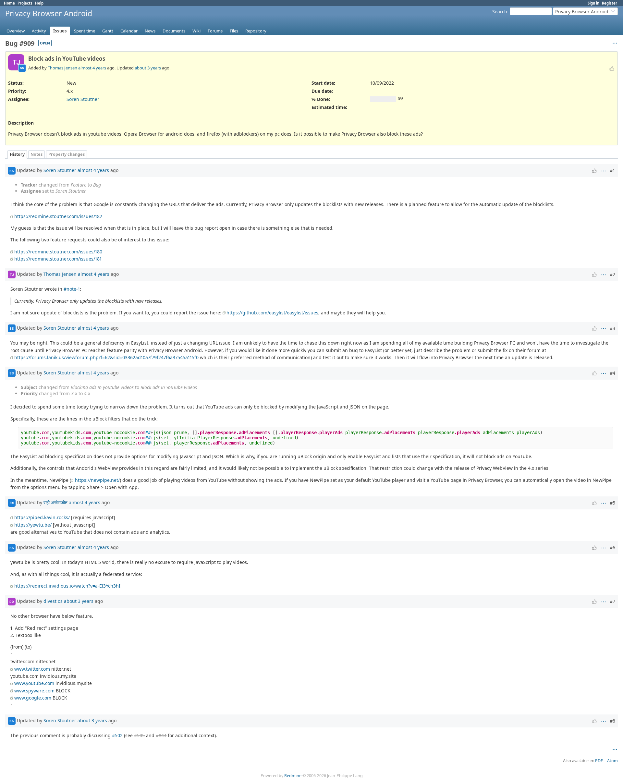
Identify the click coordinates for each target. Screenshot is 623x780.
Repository (255, 31)
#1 (612, 170)
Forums (215, 31)
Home (9, 3)
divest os (53, 601)
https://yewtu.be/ (33, 525)
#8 (612, 721)
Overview (15, 31)
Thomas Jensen (62, 68)
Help (39, 3)
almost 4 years (92, 68)
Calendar (129, 31)
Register (609, 3)
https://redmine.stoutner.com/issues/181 (58, 259)
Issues (60, 31)
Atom (612, 760)
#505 (139, 735)
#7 (612, 601)
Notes (37, 154)
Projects (25, 3)
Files (234, 31)
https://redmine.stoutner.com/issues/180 (58, 252)
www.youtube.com (34, 683)
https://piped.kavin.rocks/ (42, 517)
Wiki (196, 31)
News (150, 31)
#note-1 (72, 289)
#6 (612, 547)
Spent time (84, 31)
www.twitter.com (32, 669)
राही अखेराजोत (55, 502)
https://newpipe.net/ (97, 480)
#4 (612, 373)
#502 (117, 735)
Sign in (593, 3)
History (17, 154)
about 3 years (148, 68)
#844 (161, 735)
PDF (599, 760)
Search (499, 11)
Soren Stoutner (83, 99)
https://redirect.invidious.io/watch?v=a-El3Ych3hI (67, 586)
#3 (612, 328)
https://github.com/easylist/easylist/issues (272, 313)
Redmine (292, 775)
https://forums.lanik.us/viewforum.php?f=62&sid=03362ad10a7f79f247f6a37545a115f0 (106, 357)
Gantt (107, 31)
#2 (612, 274)
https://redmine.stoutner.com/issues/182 (58, 216)
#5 (612, 503)
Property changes (66, 154)
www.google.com (32, 698)
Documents (174, 31)
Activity (39, 31)
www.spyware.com (34, 691)
